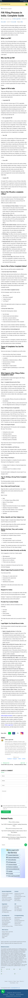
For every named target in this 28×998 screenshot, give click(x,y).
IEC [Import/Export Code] (20, 896)
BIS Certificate (18, 900)
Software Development (19, 920)
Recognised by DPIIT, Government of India (13, 996)
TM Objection (5, 907)
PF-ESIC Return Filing (6, 919)
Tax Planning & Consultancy (5, 924)
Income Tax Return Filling (7, 926)
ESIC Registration (5, 920)
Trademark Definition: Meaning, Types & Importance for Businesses (20, 763)
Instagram (15, 758)
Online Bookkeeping (6, 922)
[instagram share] (22, 733)
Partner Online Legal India (7, 931)
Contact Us (10, 981)
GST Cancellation (18, 910)
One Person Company (6, 897)
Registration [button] (4, 904)
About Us (21, 981)
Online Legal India (9, 725)
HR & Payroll (4, 936)
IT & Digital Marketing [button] (19, 915)
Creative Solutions (18, 925)
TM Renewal (4, 909)
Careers (6, 981)
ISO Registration (5, 912)
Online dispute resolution (6, 715)
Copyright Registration (6, 910)
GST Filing (17, 907)
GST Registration (18, 906)
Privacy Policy (12, 994)
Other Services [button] (5, 929)
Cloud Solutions (18, 922)
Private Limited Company (7, 893)
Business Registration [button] (6, 891)
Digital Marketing (18, 917)
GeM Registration (5, 933)
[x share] (18, 733)
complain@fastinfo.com (15, 987)
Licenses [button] (16, 891)
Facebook (9, 758)
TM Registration (5, 906)
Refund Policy (5, 994)
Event (17, 982)
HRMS (3, 937)
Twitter (19, 758)
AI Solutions (17, 919)
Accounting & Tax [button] (5, 915)
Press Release (12, 982)
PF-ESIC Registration (6, 917)
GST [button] (15, 904)
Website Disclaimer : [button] (5, 946)
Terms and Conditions (20, 994)
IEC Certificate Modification (18, 898)
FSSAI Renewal (18, 895)
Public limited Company (7, 899)
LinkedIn (23, 758)
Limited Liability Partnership (5, 895)
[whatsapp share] (9, 733)
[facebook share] (13, 733)
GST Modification (18, 909)
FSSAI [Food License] (19, 893)
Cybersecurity (17, 923)
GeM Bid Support (5, 934)
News (18, 981)
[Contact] (3, 991)
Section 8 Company (6, 900)
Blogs (15, 981)
